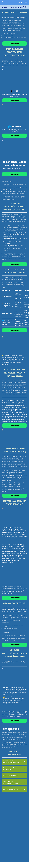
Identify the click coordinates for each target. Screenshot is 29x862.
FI (21, 2)
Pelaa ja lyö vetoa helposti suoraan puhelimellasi (14, 380)
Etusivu (4, 7)
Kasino (12, 7)
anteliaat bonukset (6, 20)
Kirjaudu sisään (25, 7)
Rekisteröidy (15, 43)
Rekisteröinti (19, 7)
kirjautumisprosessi (7, 22)
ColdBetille (4, 60)
